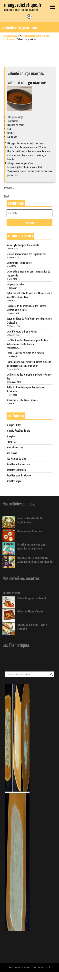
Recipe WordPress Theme (24, 967)
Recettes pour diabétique (19, 475)
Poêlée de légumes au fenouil (31, 598)
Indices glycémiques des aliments (23, 245)
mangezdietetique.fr (23, 4)
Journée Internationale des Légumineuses (26, 254)
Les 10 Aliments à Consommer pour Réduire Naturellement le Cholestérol (28, 342)
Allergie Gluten (14, 425)
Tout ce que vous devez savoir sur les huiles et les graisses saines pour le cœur (29, 364)
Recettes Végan (8, 39)
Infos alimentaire (15, 447)
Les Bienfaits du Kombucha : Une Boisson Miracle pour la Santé (26, 308)
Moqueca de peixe (15, 284)
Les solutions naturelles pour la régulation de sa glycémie (32, 546)
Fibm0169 (11, 442)
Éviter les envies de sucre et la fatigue (25, 353)
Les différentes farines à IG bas (22, 331)
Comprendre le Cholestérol (19, 263)
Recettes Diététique (16, 470)
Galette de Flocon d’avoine (30, 611)
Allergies (45, 35)
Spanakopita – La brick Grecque (22, 400)
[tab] (52, 7)
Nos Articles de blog (16, 458)
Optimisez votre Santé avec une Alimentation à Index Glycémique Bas (35, 559)
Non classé (12, 453)
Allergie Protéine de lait (31, 35)
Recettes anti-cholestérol (19, 464)
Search (29, 222)
